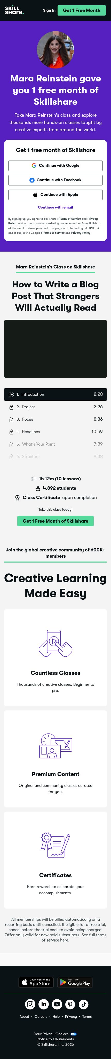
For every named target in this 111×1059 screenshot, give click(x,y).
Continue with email (55, 207)
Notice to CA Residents (55, 1039)
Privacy (71, 1016)
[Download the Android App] (75, 982)
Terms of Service (70, 218)
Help (56, 1016)
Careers (41, 1016)
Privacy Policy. (81, 232)
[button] (82, 10)
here (64, 940)
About (24, 1016)
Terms (87, 1016)
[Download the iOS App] (36, 982)
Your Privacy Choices (51, 1034)
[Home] (14, 10)
